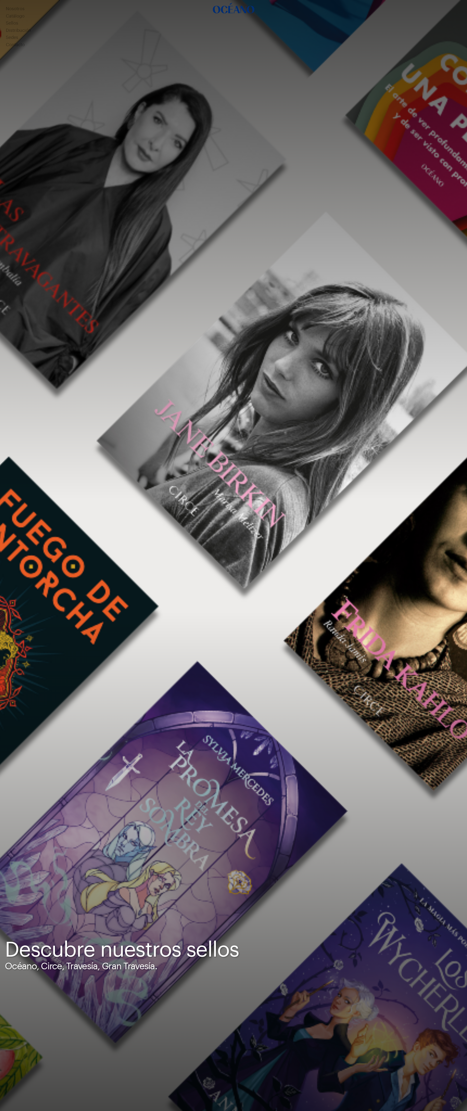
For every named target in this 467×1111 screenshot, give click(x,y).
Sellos (12, 23)
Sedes (12, 37)
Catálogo (15, 16)
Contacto (15, 45)
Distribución (18, 30)
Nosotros (15, 9)
